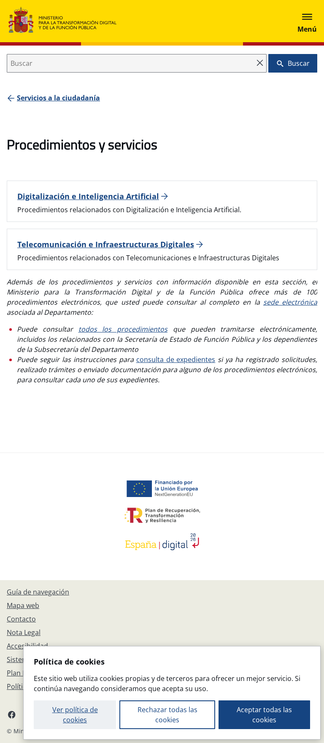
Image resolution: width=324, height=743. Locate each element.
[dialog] (172, 693)
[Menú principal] (307, 21)
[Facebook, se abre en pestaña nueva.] (12, 714)
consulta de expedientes (176, 359)
